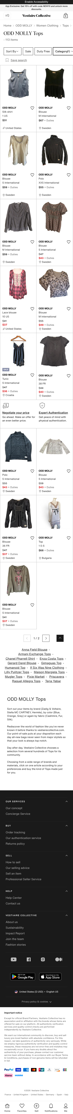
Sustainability (15, 927)
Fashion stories (16, 944)
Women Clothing (47, 25)
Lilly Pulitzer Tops (16, 672)
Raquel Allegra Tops (26, 681)
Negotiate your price (15, 412)
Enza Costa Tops (51, 658)
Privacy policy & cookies (35, 1001)
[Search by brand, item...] (7, 15)
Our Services (15, 801)
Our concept (14, 808)
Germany (50, 1094)
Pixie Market (36, 677)
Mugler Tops (13, 677)
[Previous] (27, 638)
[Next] (45, 638)
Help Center (14, 898)
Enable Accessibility (36, 2)
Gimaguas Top (51, 663)
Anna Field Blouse (34, 649)
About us (12, 922)
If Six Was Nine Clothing (47, 667)
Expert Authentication (53, 412)
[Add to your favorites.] (32, 108)
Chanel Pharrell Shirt (20, 658)
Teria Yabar (53, 681)
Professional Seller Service (23, 879)
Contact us (13, 903)
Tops (65, 25)
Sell (9, 855)
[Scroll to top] (60, 638)
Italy (66, 1094)
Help (9, 891)
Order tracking (15, 832)
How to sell (13, 862)
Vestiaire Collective (21, 915)
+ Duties (49, 120)
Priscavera (56, 677)
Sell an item (13, 873)
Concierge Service (18, 814)
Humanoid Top (15, 667)
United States (37, 1094)
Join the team (15, 939)
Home (7, 25)
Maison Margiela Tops (49, 672)
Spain (59, 1094)
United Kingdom (20, 1094)
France (8, 1094)
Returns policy (15, 843)
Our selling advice (18, 868)
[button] (65, 15)
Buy (8, 825)
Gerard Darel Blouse (22, 663)
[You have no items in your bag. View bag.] (65, 15)
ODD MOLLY (23, 25)
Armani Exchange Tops (34, 654)
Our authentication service (23, 838)
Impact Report (15, 933)
